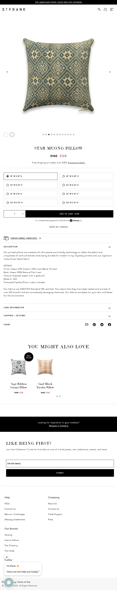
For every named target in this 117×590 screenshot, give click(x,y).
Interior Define (12, 540)
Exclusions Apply (76, 162)
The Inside (9, 550)
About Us (52, 503)
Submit (60, 473)
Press (50, 519)
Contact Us (10, 508)
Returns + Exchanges (15, 514)
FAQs (7, 503)
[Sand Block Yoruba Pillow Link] (45, 367)
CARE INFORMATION (14, 307)
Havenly (8, 534)
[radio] (30, 176)
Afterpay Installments (15, 519)
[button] (112, 9)
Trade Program (55, 514)
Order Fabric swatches (24, 238)
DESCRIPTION (11, 247)
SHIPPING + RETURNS (14, 315)
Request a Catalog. (59, 425)
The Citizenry (11, 545)
